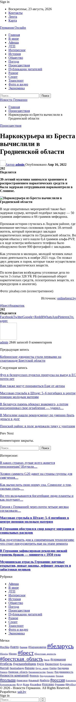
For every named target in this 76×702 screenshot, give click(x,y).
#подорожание (47, 675)
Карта (12, 20)
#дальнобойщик (24, 664)
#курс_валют (42, 668)
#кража (30, 668)
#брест (5, 305)
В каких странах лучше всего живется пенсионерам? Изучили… (27, 464)
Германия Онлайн (13, 27)
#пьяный (33, 680)
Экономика (16, 88)
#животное (52, 664)
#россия (57, 679)
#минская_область (18, 671)
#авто (14, 647)
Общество (15, 57)
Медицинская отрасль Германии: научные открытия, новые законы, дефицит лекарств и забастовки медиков (35, 565)
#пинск (34, 675)
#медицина (63, 668)
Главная (14, 35)
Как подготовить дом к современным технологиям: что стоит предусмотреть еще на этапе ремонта (37, 541)
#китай (4, 668)
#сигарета (71, 680)
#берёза (4, 654)
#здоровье (66, 664)
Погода (13, 61)
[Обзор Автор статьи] (8, 338)
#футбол (70, 684)
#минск (3, 672)
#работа (44, 680)
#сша (26, 684)
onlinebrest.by (66, 298)
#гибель (6, 664)
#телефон (35, 684)
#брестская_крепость (45, 653)
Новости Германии (13, 100)
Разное (13, 73)
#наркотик (17, 305)
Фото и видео (18, 84)
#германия (58, 659)
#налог (50, 672)
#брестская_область (21, 659)
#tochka (4, 647)
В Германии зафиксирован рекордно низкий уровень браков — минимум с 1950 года (33, 552)
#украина (60, 684)
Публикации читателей (25, 69)
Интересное (17, 50)
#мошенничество (37, 672)
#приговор (22, 680)
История (14, 54)
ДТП (11, 46)
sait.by (22, 692)
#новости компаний (14, 675)
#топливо (48, 684)
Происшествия (19, 65)
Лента (12, 16)
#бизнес (13, 653)
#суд (19, 684)
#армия (23, 647)
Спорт (13, 77)
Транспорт (16, 80)
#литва (53, 668)
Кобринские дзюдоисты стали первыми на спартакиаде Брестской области (30, 358)
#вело (47, 659)
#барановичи (37, 647)
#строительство (8, 684)
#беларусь (60, 646)
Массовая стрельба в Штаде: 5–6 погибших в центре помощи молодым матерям (34, 519)
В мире (13, 38)
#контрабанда (17, 668)
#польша (8, 679)
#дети (40, 664)
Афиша (13, 42)
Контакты (15, 13)
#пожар (60, 675)
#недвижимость (63, 671)
